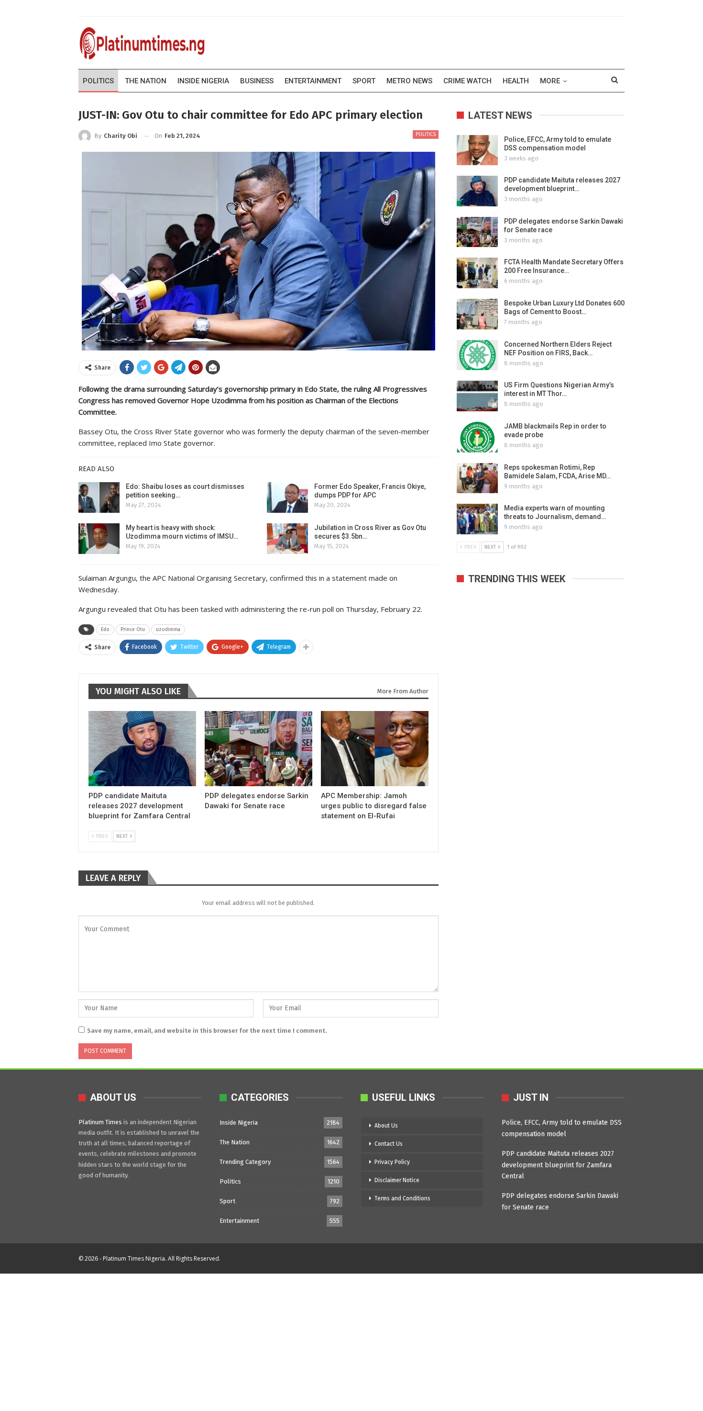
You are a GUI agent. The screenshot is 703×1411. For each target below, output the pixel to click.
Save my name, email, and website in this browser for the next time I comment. (207, 1030)
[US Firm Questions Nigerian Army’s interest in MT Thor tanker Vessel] (477, 396)
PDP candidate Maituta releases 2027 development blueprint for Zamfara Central (558, 1165)
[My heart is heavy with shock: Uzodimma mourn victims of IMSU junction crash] (99, 538)
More (550, 81)
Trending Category (245, 1161)
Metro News (409, 81)
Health (516, 81)
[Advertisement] (287, 1341)
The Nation (145, 81)
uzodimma (168, 629)
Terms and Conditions (402, 1198)
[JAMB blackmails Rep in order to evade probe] (477, 437)
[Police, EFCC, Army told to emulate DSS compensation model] (477, 150)
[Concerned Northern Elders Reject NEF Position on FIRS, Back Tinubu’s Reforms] (477, 355)
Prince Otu (133, 629)
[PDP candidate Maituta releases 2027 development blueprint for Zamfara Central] (142, 748)
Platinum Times (100, 1122)
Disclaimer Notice (396, 1180)
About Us (386, 1125)
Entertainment (313, 81)
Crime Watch (467, 81)
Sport (363, 81)
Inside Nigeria (203, 81)
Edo (105, 629)
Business (257, 81)
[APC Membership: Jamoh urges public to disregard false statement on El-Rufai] (374, 748)
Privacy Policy (392, 1162)
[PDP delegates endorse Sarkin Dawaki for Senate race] (258, 748)
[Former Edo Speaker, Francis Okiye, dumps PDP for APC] (287, 497)
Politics (98, 81)
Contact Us (388, 1143)
